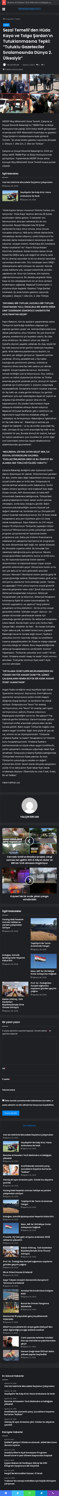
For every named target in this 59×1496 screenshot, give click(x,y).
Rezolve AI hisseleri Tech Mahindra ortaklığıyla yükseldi (31, 2)
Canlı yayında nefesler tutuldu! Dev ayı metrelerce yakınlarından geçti (38, 1340)
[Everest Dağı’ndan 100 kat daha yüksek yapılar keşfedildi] (11, 1355)
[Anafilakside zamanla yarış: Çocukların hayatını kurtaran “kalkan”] (11, 1170)
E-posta (6, 1079)
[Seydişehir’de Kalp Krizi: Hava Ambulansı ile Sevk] (10, 195)
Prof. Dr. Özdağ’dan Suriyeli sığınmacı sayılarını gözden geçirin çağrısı (43, 987)
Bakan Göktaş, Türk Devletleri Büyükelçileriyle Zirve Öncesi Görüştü (13, 1003)
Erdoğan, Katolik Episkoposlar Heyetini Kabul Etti (13, 958)
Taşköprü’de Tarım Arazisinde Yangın (41, 944)
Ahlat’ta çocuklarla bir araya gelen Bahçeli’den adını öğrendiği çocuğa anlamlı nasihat (28, 1328)
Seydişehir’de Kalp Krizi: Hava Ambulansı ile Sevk (36, 1144)
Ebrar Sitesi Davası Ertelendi (17, 1272)
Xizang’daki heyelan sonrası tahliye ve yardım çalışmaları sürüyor (12, 923)
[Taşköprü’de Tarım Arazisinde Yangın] (44, 929)
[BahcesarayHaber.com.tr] (29, 8)
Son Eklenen (29, 1125)
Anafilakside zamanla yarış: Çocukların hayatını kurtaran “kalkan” (36, 1169)
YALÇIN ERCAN (13, 65)
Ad (4, 1068)
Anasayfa (9, 19)
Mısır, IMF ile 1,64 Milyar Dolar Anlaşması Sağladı (43, 972)
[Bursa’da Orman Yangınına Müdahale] (11, 1307)
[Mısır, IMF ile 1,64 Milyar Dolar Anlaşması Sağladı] (44, 961)
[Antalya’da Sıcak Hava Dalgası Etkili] (11, 1294)
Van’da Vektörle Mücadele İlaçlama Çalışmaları (27, 182)
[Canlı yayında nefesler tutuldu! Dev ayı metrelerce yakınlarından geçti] (11, 1341)
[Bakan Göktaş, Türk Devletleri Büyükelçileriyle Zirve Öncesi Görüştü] (15, 989)
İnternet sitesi (8, 1090)
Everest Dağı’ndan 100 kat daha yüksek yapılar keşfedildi (37, 1353)
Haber (17, 19)
